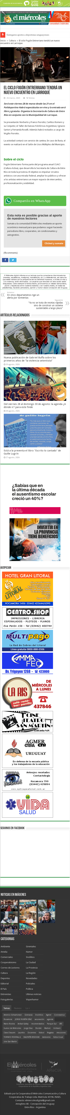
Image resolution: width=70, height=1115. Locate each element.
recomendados (37, 1024)
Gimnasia (28, 1015)
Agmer (48, 1015)
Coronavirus (59, 1015)
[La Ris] (27, 692)
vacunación (39, 1019)
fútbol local (58, 1037)
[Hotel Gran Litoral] (27, 588)
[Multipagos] (27, 640)
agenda (50, 1019)
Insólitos (30, 957)
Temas (6, 1008)
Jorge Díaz (28, 1028)
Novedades (31, 978)
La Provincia (32, 967)
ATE (60, 1024)
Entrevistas (6, 994)
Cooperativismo (8, 962)
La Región (31, 973)
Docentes (32, 1033)
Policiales (30, 983)
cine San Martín (10, 1041)
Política (29, 989)
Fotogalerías (7, 999)
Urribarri (56, 1028)
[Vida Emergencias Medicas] (27, 804)
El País (4, 989)
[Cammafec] (27, 663)
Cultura (12, 40)
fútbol (41, 1033)
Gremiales (31, 946)
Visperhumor (32, 999)
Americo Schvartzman (13, 1015)
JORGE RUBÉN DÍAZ (23, 1019)
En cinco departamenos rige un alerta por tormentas (23, 295)
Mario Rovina (9, 1024)
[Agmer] (27, 750)
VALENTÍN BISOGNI (31, 1037)
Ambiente (5, 946)
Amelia (4, 952)
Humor (29, 952)
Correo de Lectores (10, 967)
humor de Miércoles (12, 1028)
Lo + (28, 1008)
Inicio (3, 40)
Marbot (47, 1028)
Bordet (38, 1028)
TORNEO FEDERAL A (12, 1037)
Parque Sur (52, 1024)
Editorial (5, 983)
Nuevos (17, 1008)
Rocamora (8, 1019)
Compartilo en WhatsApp (32, 201)
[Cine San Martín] (27, 721)
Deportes (5, 978)
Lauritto (21, 1033)
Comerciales (7, 957)
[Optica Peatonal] (27, 779)
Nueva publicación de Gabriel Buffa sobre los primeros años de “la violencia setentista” (30, 359)
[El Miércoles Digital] (35, 17)
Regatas (50, 1033)
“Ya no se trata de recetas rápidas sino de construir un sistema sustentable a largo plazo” (45, 304)
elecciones (61, 1033)
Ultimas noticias (33, 994)
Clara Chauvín (9, 1033)
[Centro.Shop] (27, 617)
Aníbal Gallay (23, 1024)
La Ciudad (31, 962)
